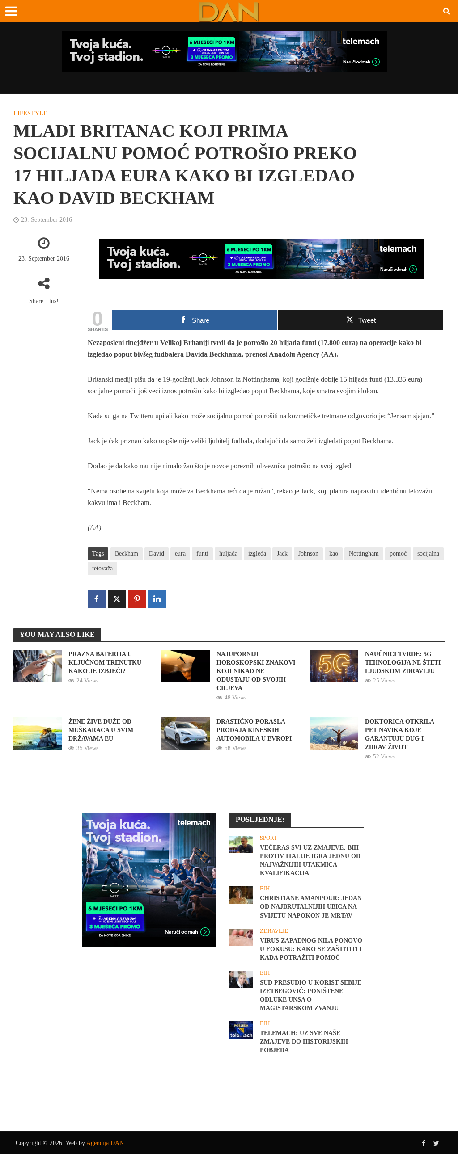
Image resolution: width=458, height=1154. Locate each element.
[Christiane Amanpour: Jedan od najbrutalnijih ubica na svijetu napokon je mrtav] (241, 894)
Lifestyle (30, 113)
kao (333, 553)
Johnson (308, 553)
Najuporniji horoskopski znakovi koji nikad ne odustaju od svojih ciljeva (255, 671)
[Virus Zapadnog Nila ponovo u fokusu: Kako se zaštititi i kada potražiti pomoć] (241, 936)
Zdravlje (274, 930)
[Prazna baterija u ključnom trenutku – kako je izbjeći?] (37, 665)
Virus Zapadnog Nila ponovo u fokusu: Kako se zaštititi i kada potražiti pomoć (311, 949)
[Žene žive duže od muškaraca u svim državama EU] (37, 733)
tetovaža (102, 568)
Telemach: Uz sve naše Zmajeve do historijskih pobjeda (304, 1041)
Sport (268, 837)
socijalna (428, 553)
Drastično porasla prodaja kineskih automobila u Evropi (254, 730)
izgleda (257, 553)
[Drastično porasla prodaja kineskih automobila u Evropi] (185, 733)
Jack (282, 553)
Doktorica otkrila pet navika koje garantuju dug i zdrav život (399, 734)
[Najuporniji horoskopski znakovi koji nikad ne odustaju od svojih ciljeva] (185, 665)
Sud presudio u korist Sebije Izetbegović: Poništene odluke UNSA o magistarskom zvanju (310, 995)
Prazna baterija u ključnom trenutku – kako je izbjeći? (107, 662)
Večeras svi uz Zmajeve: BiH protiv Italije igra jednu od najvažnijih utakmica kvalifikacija (310, 860)
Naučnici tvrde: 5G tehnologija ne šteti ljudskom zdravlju (403, 662)
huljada (228, 553)
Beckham (126, 553)
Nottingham (364, 553)
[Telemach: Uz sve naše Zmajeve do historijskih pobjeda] (241, 1029)
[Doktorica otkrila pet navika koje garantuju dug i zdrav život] (334, 733)
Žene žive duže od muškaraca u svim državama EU (100, 730)
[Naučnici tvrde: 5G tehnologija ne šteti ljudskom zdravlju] (334, 665)
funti (202, 553)
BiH (265, 888)
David (156, 553)
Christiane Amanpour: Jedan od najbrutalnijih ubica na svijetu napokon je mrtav (311, 906)
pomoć (398, 553)
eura (180, 553)
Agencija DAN (105, 1143)
